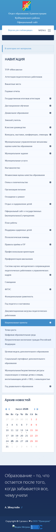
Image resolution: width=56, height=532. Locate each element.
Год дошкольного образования (19, 386)
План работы (11, 222)
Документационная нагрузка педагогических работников (26, 313)
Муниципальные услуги (16, 160)
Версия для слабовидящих (20, 30)
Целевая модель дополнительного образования (27, 351)
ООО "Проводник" (41, 521)
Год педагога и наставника (17, 303)
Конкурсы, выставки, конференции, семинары (26, 134)
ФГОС (8, 289)
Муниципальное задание (16, 153)
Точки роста (10, 330)
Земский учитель (13, 120)
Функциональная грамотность (19, 296)
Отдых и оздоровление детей (18, 204)
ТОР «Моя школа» (13, 69)
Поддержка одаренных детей (18, 230)
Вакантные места (13, 84)
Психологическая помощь (17, 237)
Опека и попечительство (16, 182)
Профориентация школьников (19, 259)
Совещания (10, 282)
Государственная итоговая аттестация (22, 98)
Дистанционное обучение (17, 105)
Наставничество (12, 168)
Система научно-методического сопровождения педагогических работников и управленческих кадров (27, 270)
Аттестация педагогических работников (23, 77)
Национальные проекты (16, 322)
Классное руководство (15, 127)
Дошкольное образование (17, 113)
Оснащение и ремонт (15, 196)
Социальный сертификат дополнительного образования (25, 361)
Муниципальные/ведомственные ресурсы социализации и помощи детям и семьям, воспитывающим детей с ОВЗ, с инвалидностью (27, 375)
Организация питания (15, 189)
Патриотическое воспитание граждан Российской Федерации (28, 342)
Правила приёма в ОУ (15, 244)
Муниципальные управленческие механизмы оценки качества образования (26, 144)
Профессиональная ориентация (19, 251)
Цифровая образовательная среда (20, 335)
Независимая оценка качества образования (25, 175)
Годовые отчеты (12, 91)
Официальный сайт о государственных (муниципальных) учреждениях (23, 213)
